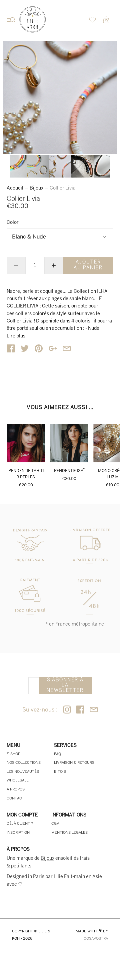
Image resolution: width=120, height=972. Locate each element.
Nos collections (24, 762)
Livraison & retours (74, 762)
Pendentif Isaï (69, 470)
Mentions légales (69, 832)
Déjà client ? (20, 823)
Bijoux (36, 188)
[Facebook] (80, 710)
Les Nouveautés (23, 771)
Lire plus (16, 336)
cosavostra (96, 938)
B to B (60, 771)
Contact (15, 798)
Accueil (15, 188)
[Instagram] (67, 710)
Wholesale (18, 780)
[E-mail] (94, 710)
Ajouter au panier (88, 265)
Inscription (18, 832)
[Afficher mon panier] (92, 22)
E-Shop (13, 753)
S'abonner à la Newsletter (65, 685)
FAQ (57, 753)
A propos (16, 789)
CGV (55, 823)
